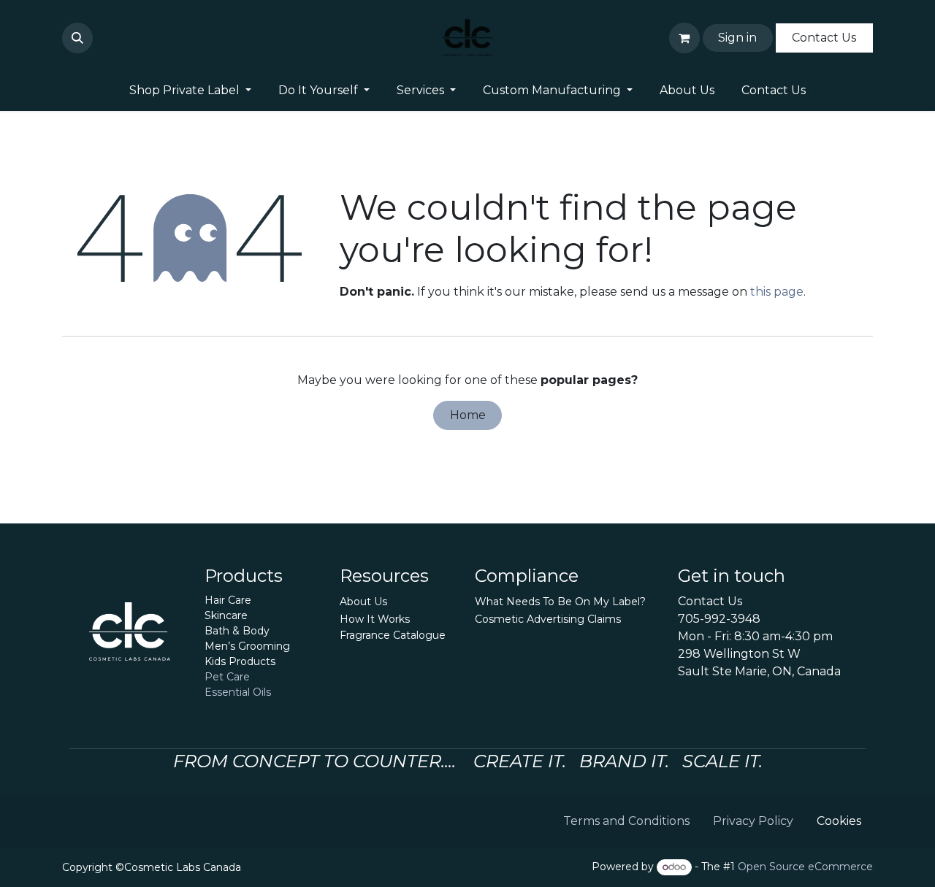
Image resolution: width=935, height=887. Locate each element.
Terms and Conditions (626, 821)
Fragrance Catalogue (393, 635)
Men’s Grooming (247, 646)
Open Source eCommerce (805, 866)
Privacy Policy (753, 821)
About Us (363, 601)
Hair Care (228, 600)
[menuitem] (190, 90)
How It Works (375, 619)
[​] (101, 38)
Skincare (226, 615)
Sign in (737, 38)
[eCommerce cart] (684, 38)
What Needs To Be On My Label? (560, 601)
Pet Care (227, 676)
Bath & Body (237, 630)
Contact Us (824, 38)
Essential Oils (238, 692)
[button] (77, 38)
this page (777, 292)
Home (468, 415)
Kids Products (240, 661)
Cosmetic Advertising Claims (548, 619)
